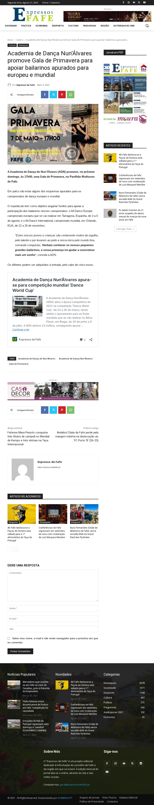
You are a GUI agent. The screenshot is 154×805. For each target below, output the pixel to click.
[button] (147, 25)
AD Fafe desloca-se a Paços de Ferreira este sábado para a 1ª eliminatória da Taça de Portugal (20, 534)
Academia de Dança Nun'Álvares (76, 358)
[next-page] (16, 549)
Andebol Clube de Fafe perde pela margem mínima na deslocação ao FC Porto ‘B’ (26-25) (76, 436)
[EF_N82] (125, 94)
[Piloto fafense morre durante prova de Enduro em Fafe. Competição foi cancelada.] (14, 704)
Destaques (23, 45)
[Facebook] (123, 3)
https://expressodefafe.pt (49, 467)
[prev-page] (10, 549)
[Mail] (134, 3)
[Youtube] (144, 3)
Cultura (19, 39)
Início (10, 39)
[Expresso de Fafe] (10, 85)
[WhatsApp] (70, 94)
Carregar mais (123, 229)
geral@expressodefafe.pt (75, 784)
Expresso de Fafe (26, 84)
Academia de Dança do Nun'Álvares (36, 358)
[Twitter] (139, 3)
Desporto (13, 522)
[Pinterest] (62, 94)
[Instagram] (129, 3)
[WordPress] (140, 763)
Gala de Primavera (18, 363)
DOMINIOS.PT (65, 798)
